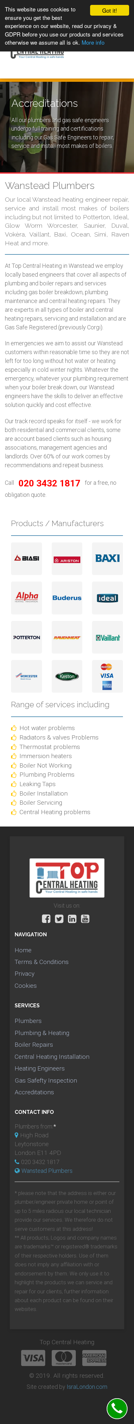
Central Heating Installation (52, 1056)
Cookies (26, 985)
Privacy (24, 973)
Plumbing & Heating (42, 1033)
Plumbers (28, 1021)
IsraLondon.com (87, 1386)
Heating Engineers (40, 1068)
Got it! (109, 10)
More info (93, 42)
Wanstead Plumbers (47, 1170)
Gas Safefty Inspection (46, 1080)
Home (23, 950)
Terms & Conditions (42, 962)
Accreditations (34, 1092)
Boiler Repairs (34, 1044)
